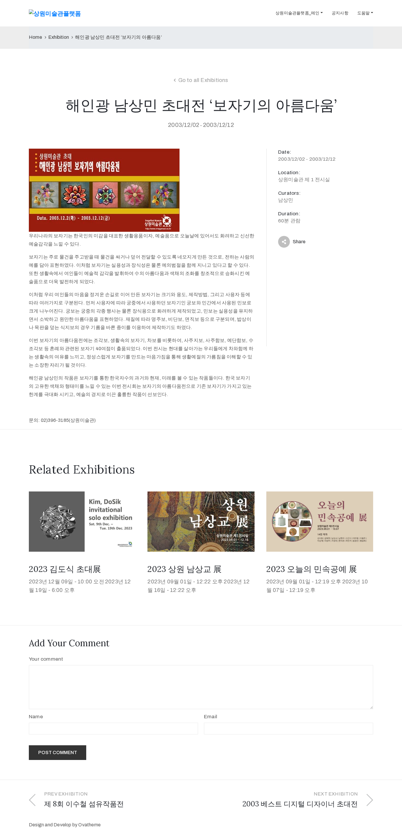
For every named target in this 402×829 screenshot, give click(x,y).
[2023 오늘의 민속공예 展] (319, 521)
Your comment (46, 659)
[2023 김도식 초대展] (82, 521)
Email (210, 716)
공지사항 (340, 13)
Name (36, 716)
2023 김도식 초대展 (65, 569)
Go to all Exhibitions (203, 80)
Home (35, 37)
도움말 (363, 13)
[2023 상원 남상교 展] (200, 521)
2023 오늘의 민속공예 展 (311, 569)
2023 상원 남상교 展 (184, 569)
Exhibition (58, 37)
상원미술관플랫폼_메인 (297, 13)
